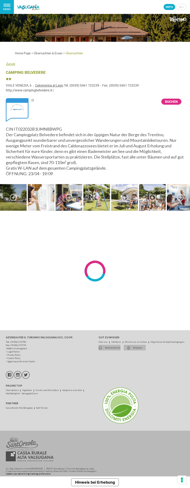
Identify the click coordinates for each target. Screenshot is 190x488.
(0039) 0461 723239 (124, 85)
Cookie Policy (14, 358)
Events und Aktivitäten (47, 390)
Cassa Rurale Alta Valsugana (19, 408)
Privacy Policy (14, 355)
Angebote (27, 390)
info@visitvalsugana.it (16, 348)
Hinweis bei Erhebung (95, 482)
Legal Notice (13, 351)
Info (169, 7)
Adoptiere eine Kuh (72, 390)
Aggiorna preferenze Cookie (21, 361)
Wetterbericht (112, 347)
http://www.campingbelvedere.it (29, 90)
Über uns (103, 342)
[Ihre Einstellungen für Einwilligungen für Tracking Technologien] (181, 479)
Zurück (10, 64)
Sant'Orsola (41, 408)
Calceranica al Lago (49, 85)
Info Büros (116, 342)
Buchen (171, 101)
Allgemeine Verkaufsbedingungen (167, 342)
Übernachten (12, 390)
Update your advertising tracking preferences (28, 473)
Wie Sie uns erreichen (136, 342)
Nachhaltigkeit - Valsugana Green (22, 393)
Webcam (137, 347)
